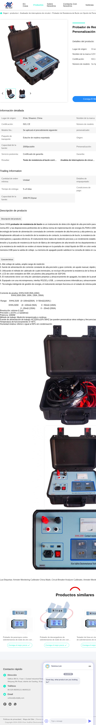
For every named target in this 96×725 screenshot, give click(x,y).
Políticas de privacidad (12, 719)
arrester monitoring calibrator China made (32, 580)
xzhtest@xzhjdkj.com (16, 698)
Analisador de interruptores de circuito (35, 13)
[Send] (90, 721)
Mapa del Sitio (28, 719)
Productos (38, 5)
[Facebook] (5, 705)
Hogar (5, 13)
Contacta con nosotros (70, 5)
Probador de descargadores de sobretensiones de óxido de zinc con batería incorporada (54, 638)
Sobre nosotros (51, 5)
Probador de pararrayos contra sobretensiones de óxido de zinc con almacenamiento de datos (17, 638)
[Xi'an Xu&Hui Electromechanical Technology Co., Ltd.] (8, 5)
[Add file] (46, 721)
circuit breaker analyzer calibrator (67, 580)
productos (14, 13)
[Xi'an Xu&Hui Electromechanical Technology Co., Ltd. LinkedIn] (10, 705)
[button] (6, 622)
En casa (25, 5)
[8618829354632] (15, 705)
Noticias (90, 5)
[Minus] (89, 666)
